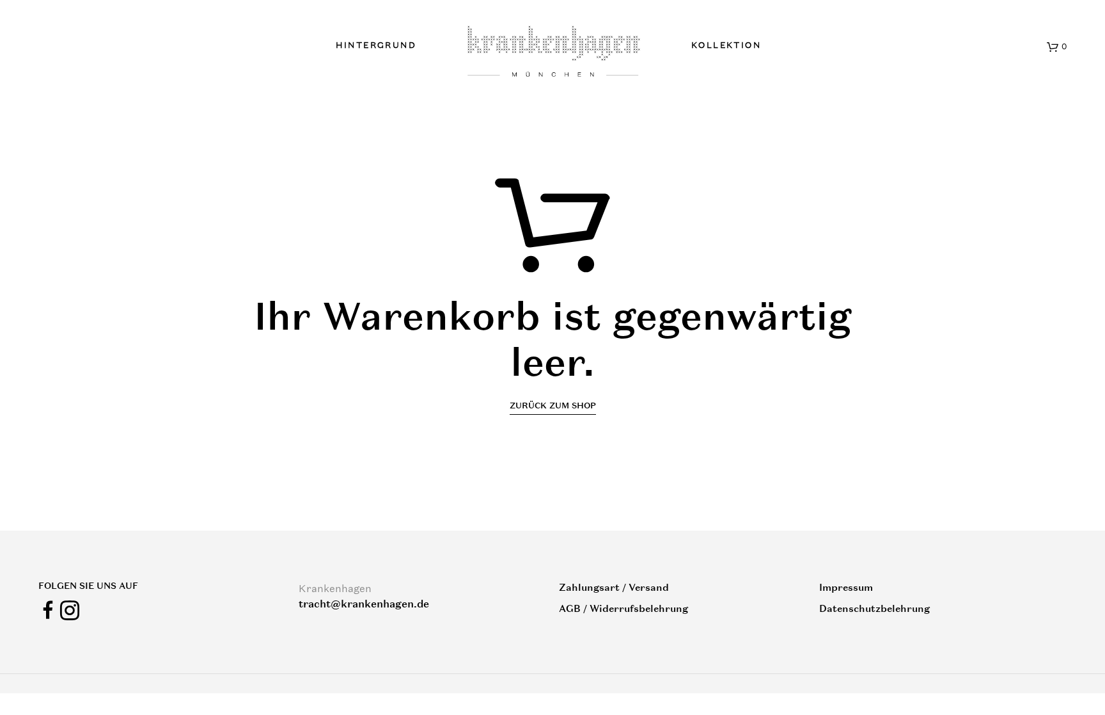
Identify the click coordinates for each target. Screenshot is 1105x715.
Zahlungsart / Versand (614, 587)
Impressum (846, 587)
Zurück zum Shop (553, 405)
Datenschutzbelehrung (874, 608)
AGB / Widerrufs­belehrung (623, 608)
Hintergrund (376, 45)
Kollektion (726, 45)
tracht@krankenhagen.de (364, 604)
